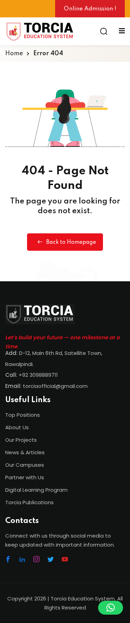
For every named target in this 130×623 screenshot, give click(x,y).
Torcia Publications (29, 502)
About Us (17, 427)
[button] (110, 608)
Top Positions (22, 414)
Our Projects (21, 439)
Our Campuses (24, 464)
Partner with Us (24, 477)
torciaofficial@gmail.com (46, 386)
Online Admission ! (90, 9)
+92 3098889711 (38, 375)
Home (14, 53)
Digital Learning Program (36, 489)
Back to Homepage (71, 242)
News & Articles (25, 452)
